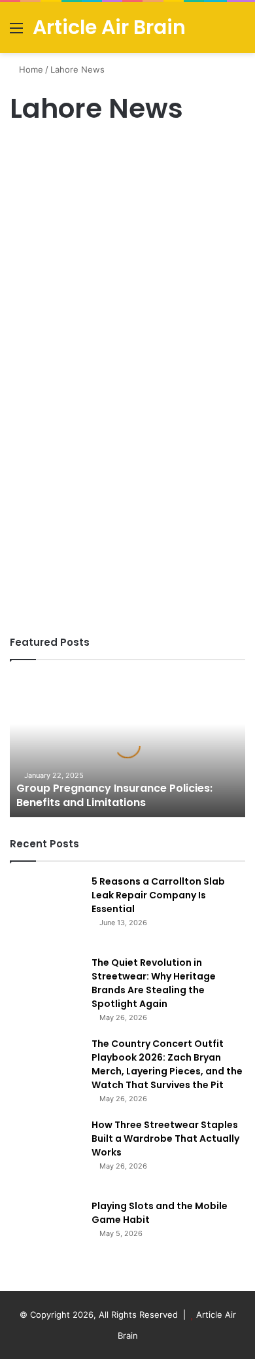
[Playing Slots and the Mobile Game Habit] (46, 1235)
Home (29, 69)
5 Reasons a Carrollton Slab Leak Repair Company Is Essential (158, 895)
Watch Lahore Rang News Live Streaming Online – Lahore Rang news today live (125, 211)
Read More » (45, 578)
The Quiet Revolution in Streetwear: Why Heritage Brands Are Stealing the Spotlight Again (154, 983)
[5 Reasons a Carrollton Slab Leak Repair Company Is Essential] (46, 911)
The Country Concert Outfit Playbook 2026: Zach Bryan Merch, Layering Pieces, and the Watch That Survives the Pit (167, 1064)
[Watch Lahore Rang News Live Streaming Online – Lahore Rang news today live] (127, 405)
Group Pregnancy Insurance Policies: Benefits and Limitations (114, 795)
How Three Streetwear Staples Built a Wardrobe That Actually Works (165, 1138)
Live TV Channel (46, 153)
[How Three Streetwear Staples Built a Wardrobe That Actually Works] (46, 1154)
